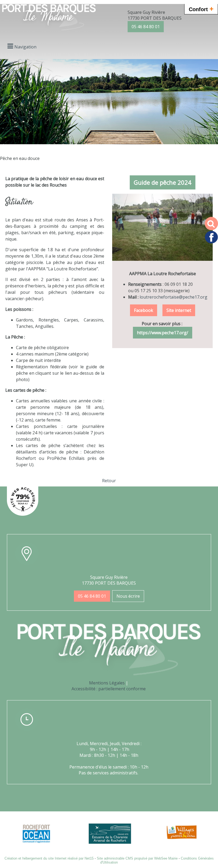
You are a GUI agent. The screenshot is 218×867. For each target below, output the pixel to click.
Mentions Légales (107, 683)
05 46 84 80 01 (146, 27)
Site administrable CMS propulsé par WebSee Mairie (137, 858)
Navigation (25, 47)
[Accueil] (49, 18)
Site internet (178, 310)
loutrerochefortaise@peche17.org (173, 297)
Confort (201, 9)
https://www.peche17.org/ (162, 333)
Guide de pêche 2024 (162, 182)
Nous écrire (128, 596)
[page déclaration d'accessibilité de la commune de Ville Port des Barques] (22, 514)
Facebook (143, 310)
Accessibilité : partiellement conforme (109, 689)
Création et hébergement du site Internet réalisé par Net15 (49, 858)
